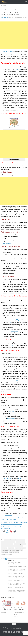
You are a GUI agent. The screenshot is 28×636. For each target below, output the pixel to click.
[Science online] (4, 632)
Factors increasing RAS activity (19, 544)
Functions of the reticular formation (16, 546)
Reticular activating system (20, 548)
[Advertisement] (14, 35)
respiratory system (7, 478)
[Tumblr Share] (15, 531)
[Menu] (26, 2)
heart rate (11, 411)
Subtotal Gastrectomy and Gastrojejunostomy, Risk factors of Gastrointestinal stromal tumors (19, 611)
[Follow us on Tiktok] (24, 632)
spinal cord (18, 69)
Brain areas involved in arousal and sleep (12, 539)
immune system (14, 331)
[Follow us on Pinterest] (17, 632)
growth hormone (11, 418)
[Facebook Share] (2, 531)
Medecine (3, 5)
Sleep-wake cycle (5, 552)
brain (17, 319)
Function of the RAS (5, 546)
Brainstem (22, 539)
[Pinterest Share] (10, 531)
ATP (10, 322)
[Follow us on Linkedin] (19, 632)
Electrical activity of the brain (9, 541)
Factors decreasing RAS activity (7, 544)
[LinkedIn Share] (7, 531)
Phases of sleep (11, 548)
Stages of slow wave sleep (14, 552)
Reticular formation (19, 550)
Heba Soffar (5, 17)
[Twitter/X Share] (4, 531)
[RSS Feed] (11, 632)
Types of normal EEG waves (7, 554)
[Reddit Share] (13, 531)
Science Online (8, 515)
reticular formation (8, 51)
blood (19, 478)
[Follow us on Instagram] (22, 632)
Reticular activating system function (8, 550)
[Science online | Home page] (5, 2)
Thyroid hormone (7, 243)
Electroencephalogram (20, 541)
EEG (2, 541)
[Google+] (14, 632)
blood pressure (11, 409)
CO (22, 478)
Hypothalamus (4, 548)
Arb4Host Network (17, 628)
